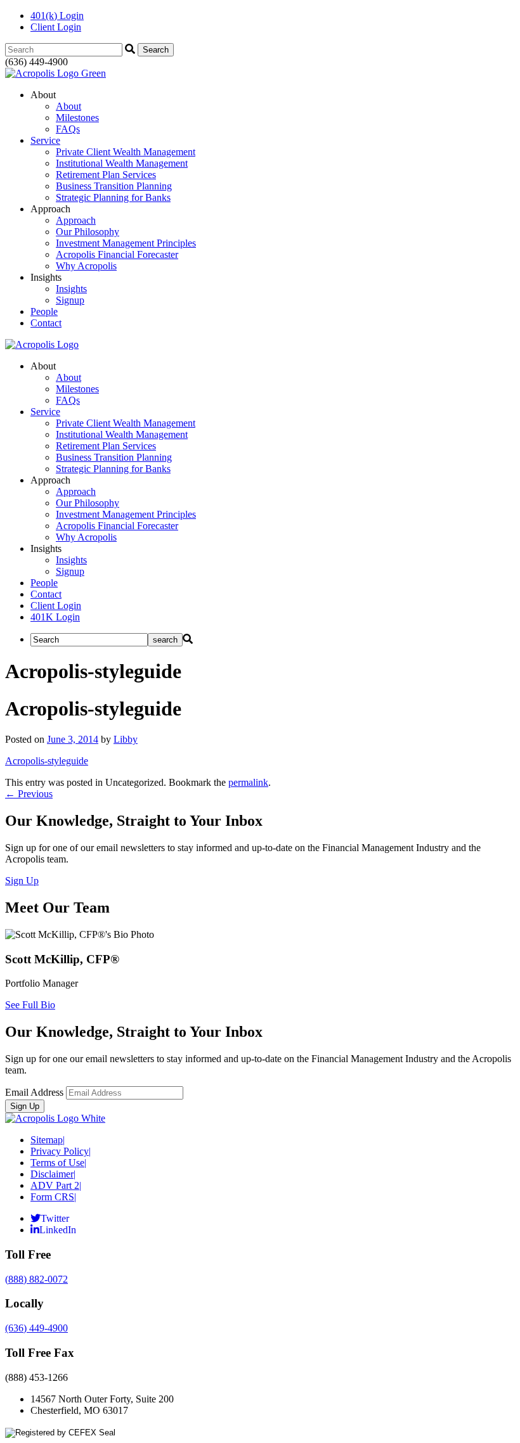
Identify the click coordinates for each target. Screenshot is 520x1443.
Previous (29, 793)
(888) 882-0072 (36, 1279)
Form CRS (53, 1196)
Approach (76, 220)
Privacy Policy (60, 1151)
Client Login (55, 27)
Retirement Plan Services (106, 174)
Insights (71, 288)
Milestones (77, 117)
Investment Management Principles (126, 243)
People (44, 311)
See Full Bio (30, 1004)
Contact (46, 322)
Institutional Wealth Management (122, 163)
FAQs (68, 129)
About (68, 106)
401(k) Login (57, 15)
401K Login (55, 617)
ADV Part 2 (55, 1185)
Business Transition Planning (114, 186)
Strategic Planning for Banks (113, 197)
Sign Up (22, 880)
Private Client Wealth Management (125, 151)
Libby (126, 739)
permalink (248, 782)
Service (45, 140)
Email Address (34, 1092)
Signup (70, 300)
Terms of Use (58, 1162)
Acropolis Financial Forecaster (117, 254)
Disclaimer (52, 1174)
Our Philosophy (87, 231)
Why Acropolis (86, 265)
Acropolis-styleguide (46, 760)
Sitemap (47, 1139)
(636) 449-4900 (36, 1328)
